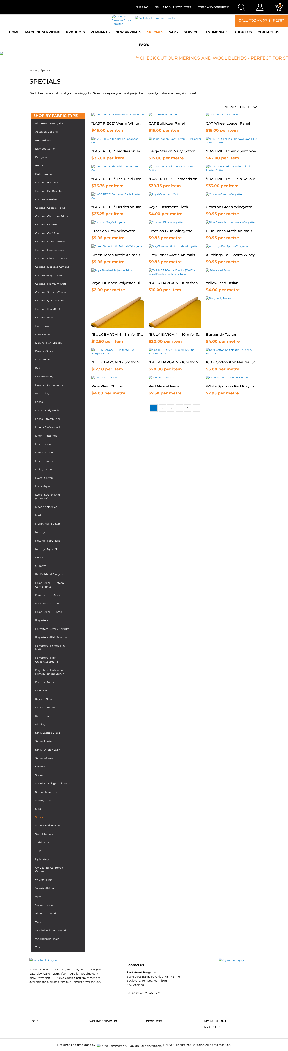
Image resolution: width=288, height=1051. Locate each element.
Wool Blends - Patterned (50, 930)
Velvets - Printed (45, 888)
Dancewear (42, 334)
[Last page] (196, 408)
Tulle (38, 850)
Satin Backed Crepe (47, 732)
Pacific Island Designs (49, 574)
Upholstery (42, 859)
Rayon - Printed (45, 707)
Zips (37, 947)
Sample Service (183, 32)
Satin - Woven (44, 758)
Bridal (39, 165)
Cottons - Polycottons (48, 275)
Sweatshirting (44, 834)
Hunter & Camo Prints (49, 385)
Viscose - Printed (45, 913)
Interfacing (42, 393)
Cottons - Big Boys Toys (49, 191)
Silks (38, 808)
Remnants (100, 32)
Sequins (40, 775)
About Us (243, 32)
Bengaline (41, 157)
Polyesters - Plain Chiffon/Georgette (46, 659)
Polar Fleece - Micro (47, 595)
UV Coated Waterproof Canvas (49, 869)
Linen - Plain (43, 444)
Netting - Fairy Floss (47, 540)
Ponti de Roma (44, 682)
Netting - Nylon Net (47, 549)
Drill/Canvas (42, 359)
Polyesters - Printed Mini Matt (50, 647)
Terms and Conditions (213, 7)
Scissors (40, 766)
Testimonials (216, 32)
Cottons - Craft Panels (48, 233)
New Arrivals (128, 32)
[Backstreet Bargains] (43, 959)
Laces (39, 401)
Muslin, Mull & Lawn (47, 523)
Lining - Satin (43, 469)
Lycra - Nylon (43, 486)
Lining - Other (44, 452)
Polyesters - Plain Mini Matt (52, 637)
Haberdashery (44, 376)
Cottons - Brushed (46, 199)
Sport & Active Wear (47, 825)
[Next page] (187, 408)
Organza (40, 565)
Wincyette (41, 922)
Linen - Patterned (46, 435)
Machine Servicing (42, 32)
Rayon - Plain (43, 699)
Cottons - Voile (44, 317)
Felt (37, 368)
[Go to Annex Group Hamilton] (129, 1045)
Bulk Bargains (44, 174)
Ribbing (40, 724)
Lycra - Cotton (44, 477)
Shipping (142, 7)
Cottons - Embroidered (49, 250)
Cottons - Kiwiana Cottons (51, 258)
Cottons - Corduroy (47, 224)
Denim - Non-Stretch (48, 342)
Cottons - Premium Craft (50, 283)
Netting (40, 532)
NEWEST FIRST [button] (237, 107)
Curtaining (42, 326)
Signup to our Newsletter (173, 7)
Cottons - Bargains (47, 182)
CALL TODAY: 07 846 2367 (261, 20)
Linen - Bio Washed (47, 427)
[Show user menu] (260, 7)
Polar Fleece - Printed (48, 611)
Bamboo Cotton (45, 148)
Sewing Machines (46, 792)
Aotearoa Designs (46, 131)
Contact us (268, 32)
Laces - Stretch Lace (48, 418)
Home (14, 32)
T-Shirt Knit (42, 842)
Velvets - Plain (44, 879)
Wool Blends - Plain (47, 938)
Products (75, 32)
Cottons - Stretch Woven (50, 292)
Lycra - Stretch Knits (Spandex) (47, 496)
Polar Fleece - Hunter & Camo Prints (49, 584)
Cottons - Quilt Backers (49, 300)
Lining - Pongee (45, 461)
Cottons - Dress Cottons (50, 241)
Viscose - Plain (44, 905)
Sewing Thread (44, 800)
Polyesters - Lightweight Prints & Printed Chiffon (50, 672)
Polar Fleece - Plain (47, 603)
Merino (39, 515)
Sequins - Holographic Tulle (52, 783)
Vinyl (38, 896)
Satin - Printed (44, 741)
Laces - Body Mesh (47, 410)
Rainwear (41, 690)
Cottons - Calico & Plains (50, 207)
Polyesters (41, 620)
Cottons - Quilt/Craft (47, 309)
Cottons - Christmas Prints (51, 216)
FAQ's (144, 45)
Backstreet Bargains (190, 1045)
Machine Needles (46, 506)
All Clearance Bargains (49, 123)
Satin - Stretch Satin (47, 749)
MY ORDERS (212, 1027)
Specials (155, 32)
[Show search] (241, 7)
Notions (40, 557)
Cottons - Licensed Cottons (52, 266)
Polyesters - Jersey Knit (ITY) (52, 628)
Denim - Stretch (45, 351)
